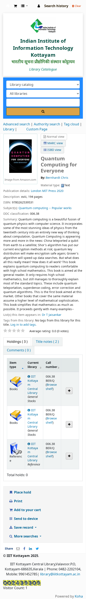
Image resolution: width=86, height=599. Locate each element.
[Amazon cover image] (20, 155)
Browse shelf (51, 387)
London (36, 191)
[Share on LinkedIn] (30, 548)
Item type (13, 365)
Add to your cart (27, 510)
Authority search (47, 124)
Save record (23, 527)
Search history (56, 6)
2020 (60, 191)
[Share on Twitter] (37, 548)
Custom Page (36, 129)
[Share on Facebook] (24, 548)
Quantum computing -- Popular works (45, 208)
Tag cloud (71, 124)
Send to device (25, 518)
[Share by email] (18, 548)
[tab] (47, 341)
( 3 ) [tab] (17, 341)
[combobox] (43, 103)
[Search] (43, 112)
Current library (33, 365)
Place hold (22, 492)
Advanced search (16, 124)
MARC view (55, 143)
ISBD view (54, 150)
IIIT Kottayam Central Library (7, 6)
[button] (15, 6)
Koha (79, 596)
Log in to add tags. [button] (23, 325)
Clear (77, 6)
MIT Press (49, 191)
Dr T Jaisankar (51, 315)
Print (17, 501)
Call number (51, 365)
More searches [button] (26, 536)
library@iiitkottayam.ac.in (60, 574)
